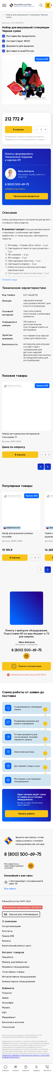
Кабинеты (8, 988)
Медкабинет (9, 1017)
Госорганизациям (11, 926)
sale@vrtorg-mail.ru (15, 189)
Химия (5, 998)
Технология (8, 1027)
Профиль (36, 1070)
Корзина (25, 1070)
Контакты (7, 931)
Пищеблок (7, 957)
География (7, 1002)
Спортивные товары (13, 971)
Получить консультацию (30, 666)
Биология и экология (13, 1022)
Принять (14, 1057)
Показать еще (9, 279)
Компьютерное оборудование (18, 981)
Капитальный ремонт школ (16, 945)
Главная (5, 1070)
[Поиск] (41, 5)
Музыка (6, 1007)
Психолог (7, 993)
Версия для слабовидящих (23, 914)
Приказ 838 (8, 936)
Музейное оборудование (15, 967)
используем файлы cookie (21, 1043)
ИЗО (4, 1012)
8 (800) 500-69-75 (17, 184)
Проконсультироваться (26, 196)
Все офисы (10, 888)
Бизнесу (6, 940)
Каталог (15, 1070)
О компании (9, 921)
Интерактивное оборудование (19, 976)
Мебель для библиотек (14, 962)
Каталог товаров (13, 952)
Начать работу (26, 813)
